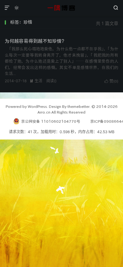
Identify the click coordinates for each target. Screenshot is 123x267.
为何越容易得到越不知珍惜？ (35, 41)
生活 (36, 80)
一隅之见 (61, 8)
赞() (111, 81)
